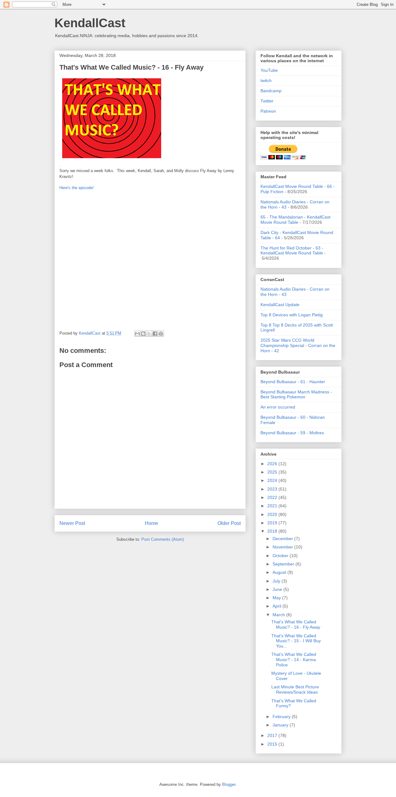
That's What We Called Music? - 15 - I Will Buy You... (296, 641)
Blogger (228, 784)
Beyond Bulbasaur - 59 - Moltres (292, 432)
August (280, 572)
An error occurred (277, 407)
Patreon (268, 111)
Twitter (266, 100)
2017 (272, 735)
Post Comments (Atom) (162, 539)
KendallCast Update (279, 304)
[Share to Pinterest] (161, 334)
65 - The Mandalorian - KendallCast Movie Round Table (295, 219)
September (284, 563)
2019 (272, 522)
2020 (272, 514)
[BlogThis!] (143, 334)
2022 (272, 497)
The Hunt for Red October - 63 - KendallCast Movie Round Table (291, 250)
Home (151, 523)
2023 (272, 489)
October (281, 555)
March (279, 614)
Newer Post (72, 523)
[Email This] (137, 334)
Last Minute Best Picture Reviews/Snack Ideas (295, 689)
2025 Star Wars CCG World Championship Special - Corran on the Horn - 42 (297, 345)
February (282, 716)
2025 (272, 472)
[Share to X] (149, 334)
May (277, 597)
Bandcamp (271, 90)
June (278, 589)
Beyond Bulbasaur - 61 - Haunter (292, 381)
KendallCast (89, 23)
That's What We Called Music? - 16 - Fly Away (295, 624)
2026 (272, 463)
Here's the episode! (76, 187)
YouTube (269, 70)
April (277, 606)
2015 (272, 744)
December (283, 538)
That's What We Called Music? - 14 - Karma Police (293, 659)
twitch (266, 80)
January (281, 724)
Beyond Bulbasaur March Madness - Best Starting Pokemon (296, 394)
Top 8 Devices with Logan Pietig (291, 314)
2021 (272, 505)
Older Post (229, 523)
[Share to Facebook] (155, 334)
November (283, 546)
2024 (272, 480)
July (277, 580)
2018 (272, 531)
